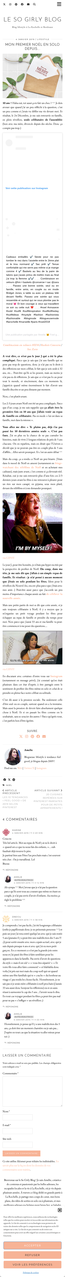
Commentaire (10, 1073)
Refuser (32, 1255)
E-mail (7, 1125)
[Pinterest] (16, 4)
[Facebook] (22, 4)
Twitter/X (29, 768)
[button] (60, 4)
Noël (9, 785)
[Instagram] (10, 4)
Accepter (32, 1245)
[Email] (28, 4)
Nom (6, 1111)
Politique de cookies (31, 1272)
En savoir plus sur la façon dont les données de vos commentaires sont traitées (31, 1165)
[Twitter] (4, 4)
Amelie (18, 877)
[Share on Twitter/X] (9, 779)
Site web (7, 1139)
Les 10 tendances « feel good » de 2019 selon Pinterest (15, 799)
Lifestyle (43, 39)
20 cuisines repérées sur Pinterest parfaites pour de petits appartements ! (48, 799)
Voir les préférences (33, 1264)
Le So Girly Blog (32, 20)
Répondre (12, 870)
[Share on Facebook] (5, 779)
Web (19, 768)
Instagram (41, 768)
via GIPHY (8, 558)
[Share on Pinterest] (14, 779)
